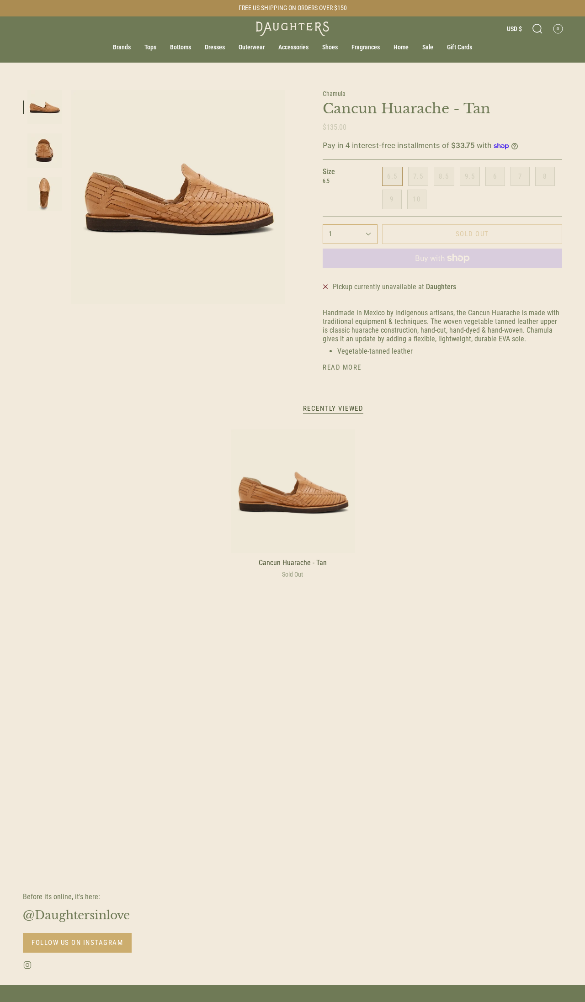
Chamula (334, 93)
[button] (537, 29)
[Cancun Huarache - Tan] (293, 491)
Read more (342, 367)
